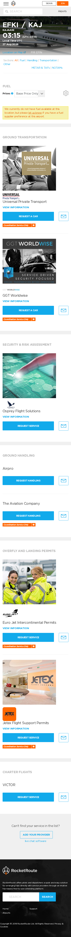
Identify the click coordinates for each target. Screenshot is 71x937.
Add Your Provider (36, 834)
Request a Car (28, 216)
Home (5, 908)
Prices (7, 93)
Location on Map (13, 52)
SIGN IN (49, 3)
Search (47, 896)
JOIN (63, 3)
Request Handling (28, 480)
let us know (35, 112)
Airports (62, 11)
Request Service (28, 426)
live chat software (35, 841)
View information (16, 207)
